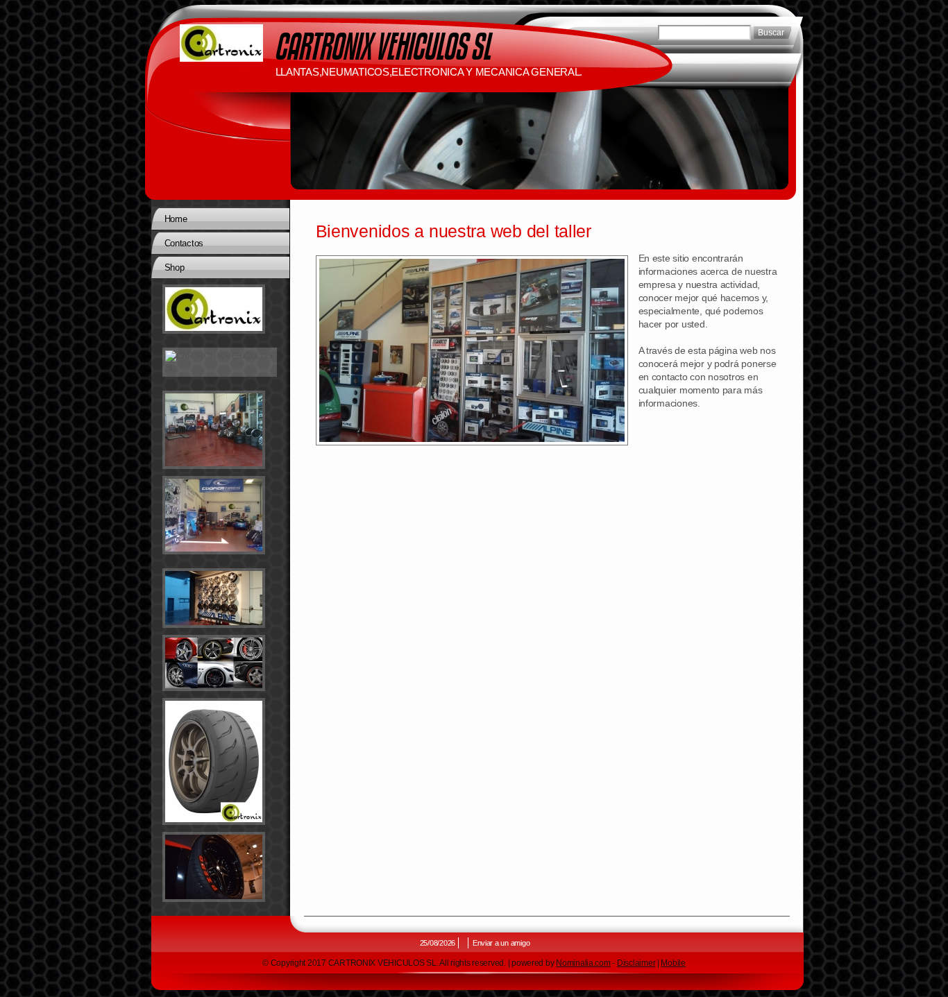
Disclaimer (636, 963)
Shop (174, 267)
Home (175, 219)
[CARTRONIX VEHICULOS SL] (221, 43)
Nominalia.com (583, 963)
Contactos (184, 243)
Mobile (673, 963)
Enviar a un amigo (501, 943)
